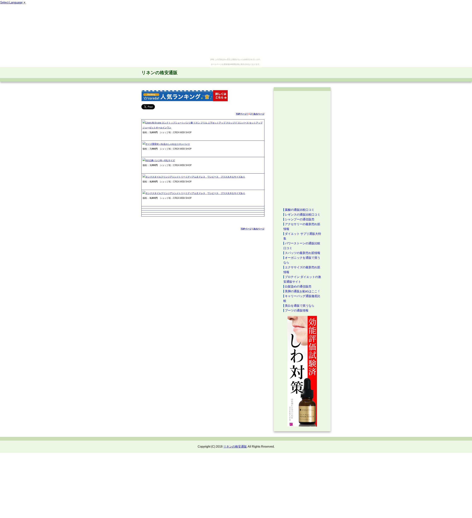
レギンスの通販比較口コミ (302, 214)
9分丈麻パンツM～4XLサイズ (160, 160)
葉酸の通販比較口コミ (299, 209)
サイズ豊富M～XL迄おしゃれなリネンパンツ (167, 144)
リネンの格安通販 (159, 72)
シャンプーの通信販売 (299, 219)
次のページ (258, 114)
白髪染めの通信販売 (298, 286)
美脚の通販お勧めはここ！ (302, 291)
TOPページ (241, 114)
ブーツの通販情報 (296, 310)
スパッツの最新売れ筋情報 (302, 252)
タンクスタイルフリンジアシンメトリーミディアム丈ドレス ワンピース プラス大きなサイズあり (195, 177)
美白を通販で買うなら (299, 305)
